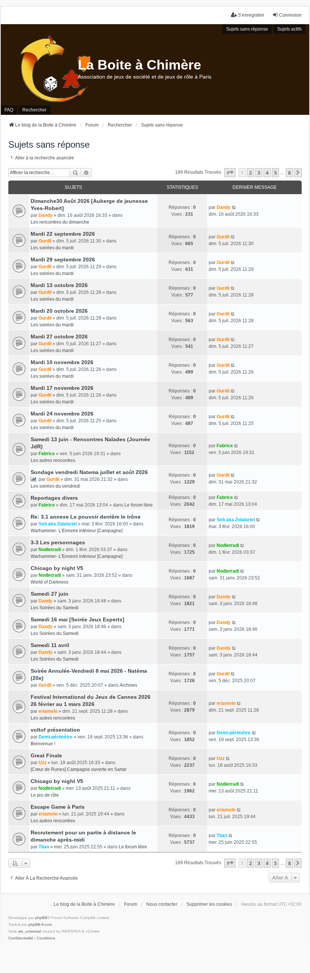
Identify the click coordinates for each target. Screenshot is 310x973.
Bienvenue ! (43, 743)
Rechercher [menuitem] (34, 110)
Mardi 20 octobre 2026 (59, 311)
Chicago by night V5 (57, 568)
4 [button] (267, 172)
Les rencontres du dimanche (60, 222)
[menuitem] (20, 938)
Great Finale (46, 755)
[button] (230, 172)
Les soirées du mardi (52, 247)
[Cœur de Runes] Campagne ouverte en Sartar (79, 769)
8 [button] (289, 172)
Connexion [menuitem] (290, 15)
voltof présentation (55, 730)
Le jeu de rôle (45, 795)
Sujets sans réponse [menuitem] (247, 29)
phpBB (41, 918)
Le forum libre (138, 505)
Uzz (42, 762)
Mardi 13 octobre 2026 (59, 285)
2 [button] (250, 172)
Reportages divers (54, 498)
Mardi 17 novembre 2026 (62, 388)
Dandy (46, 215)
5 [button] (275, 172)
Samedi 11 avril (50, 645)
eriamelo (48, 711)
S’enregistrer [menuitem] (251, 15)
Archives (128, 685)
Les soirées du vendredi (55, 486)
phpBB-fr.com (40, 924)
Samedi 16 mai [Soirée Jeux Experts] (77, 619)
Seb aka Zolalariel (58, 524)
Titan (44, 846)
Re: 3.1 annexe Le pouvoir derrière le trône (86, 517)
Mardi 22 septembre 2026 (63, 234)
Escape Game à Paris (58, 807)
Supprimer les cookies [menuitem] (209, 904)
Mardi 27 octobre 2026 (59, 337)
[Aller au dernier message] (234, 207)
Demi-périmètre (56, 737)
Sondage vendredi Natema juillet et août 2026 (89, 472)
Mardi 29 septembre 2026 (63, 259)
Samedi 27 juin (49, 594)
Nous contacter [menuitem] (161, 904)
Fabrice (47, 453)
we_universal (29, 931)
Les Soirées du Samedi (55, 607)
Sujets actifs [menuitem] (289, 29)
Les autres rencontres (53, 460)
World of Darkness (49, 582)
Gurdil (45, 241)
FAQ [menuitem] (9, 110)
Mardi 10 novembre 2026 (62, 362)
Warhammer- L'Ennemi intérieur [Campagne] (76, 530)
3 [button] (258, 172)
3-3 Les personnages (58, 542)
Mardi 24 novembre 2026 (62, 414)
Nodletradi (50, 549)
